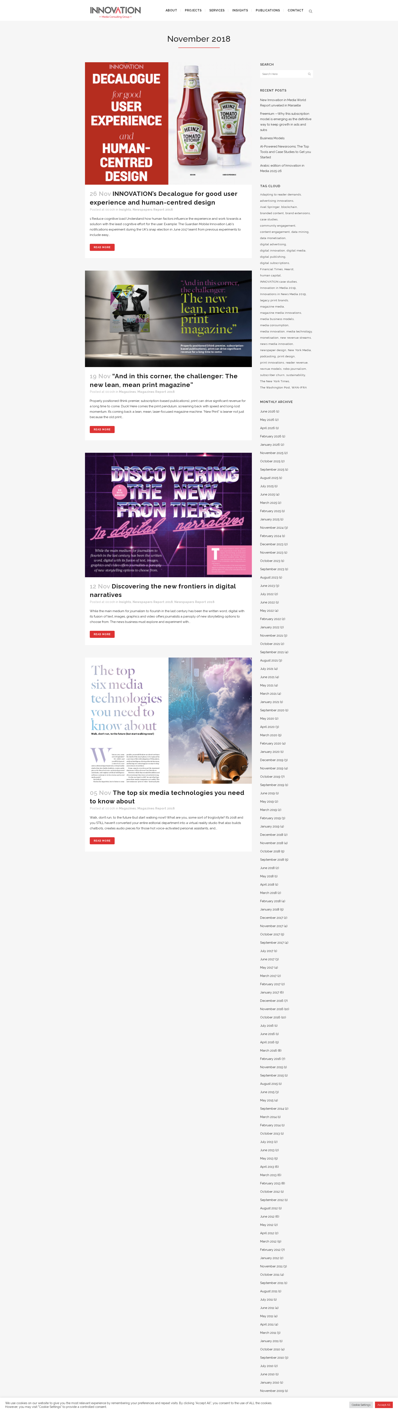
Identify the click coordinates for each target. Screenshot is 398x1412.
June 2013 (267, 1150)
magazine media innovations (280, 312)
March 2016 (268, 1050)
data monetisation (273, 238)
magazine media (272, 306)
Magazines (127, 392)
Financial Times (271, 269)
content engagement (275, 231)
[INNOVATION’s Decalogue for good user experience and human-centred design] (168, 123)
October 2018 (270, 851)
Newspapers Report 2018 (153, 209)
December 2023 (271, 544)
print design (286, 356)
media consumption (274, 325)
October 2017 (270, 934)
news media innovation (276, 343)
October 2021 (270, 644)
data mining (300, 231)
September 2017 (272, 943)
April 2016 (267, 1042)
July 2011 (266, 1299)
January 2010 (269, 1382)
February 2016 (270, 1059)
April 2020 (267, 727)
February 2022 (270, 619)
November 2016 (271, 1009)
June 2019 (267, 793)
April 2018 (267, 884)
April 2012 (267, 1233)
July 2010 (266, 1366)
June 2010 (267, 1374)
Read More (102, 247)
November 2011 (271, 1266)
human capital (270, 275)
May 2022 (267, 611)
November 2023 (271, 552)
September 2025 (272, 469)
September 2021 (272, 652)
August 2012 (269, 1208)
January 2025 (269, 519)
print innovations (272, 362)
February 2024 (270, 536)
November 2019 (271, 768)
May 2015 (266, 1100)
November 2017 (271, 926)
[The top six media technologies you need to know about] (168, 721)
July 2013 (266, 1142)
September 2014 (272, 1109)
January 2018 (269, 909)
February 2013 (270, 1183)
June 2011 (267, 1308)
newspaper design (273, 350)
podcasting (268, 356)
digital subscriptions (274, 263)
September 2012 (272, 1200)
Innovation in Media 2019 (278, 287)
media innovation (272, 331)
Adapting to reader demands (280, 194)
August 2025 (269, 478)
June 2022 (267, 602)
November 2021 (271, 635)
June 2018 (267, 868)
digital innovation (272, 250)
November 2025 (271, 453)
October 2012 (270, 1192)
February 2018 (270, 901)
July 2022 (267, 594)
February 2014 (270, 1125)
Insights (125, 209)
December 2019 (271, 760)
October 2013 (270, 1133)
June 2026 (267, 411)
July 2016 (267, 1026)
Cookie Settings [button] (361, 1404)
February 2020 (270, 743)
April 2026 (267, 428)
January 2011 (269, 1341)
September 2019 (272, 785)
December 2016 (271, 1001)
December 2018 (271, 835)
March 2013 (268, 1175)
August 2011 (268, 1291)
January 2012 (269, 1258)
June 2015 (267, 1092)
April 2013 (267, 1167)
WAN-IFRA (299, 387)
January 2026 (270, 445)
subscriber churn (272, 375)
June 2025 (267, 494)
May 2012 (266, 1225)
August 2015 (269, 1084)
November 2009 (272, 1391)
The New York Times (274, 381)
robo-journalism (294, 368)
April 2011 (267, 1324)
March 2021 (268, 694)
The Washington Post (275, 387)
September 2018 (272, 860)
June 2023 (267, 586)
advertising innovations (276, 200)
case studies (269, 219)
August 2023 (269, 577)
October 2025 (270, 461)
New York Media (299, 350)
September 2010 (272, 1358)
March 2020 (268, 735)
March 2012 (268, 1241)
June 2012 (267, 1216)
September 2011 (271, 1283)
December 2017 (271, 918)
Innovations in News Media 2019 (283, 294)
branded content (272, 213)
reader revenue (297, 362)
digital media (296, 250)
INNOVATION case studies (278, 281)
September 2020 (272, 710)
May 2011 (266, 1316)
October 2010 (270, 1349)
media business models (277, 319)
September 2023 (272, 569)
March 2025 (268, 503)
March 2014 (268, 1117)
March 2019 (268, 810)
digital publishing (272, 256)
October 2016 (270, 1017)
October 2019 (270, 777)
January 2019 (269, 826)
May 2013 (266, 1158)
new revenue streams (295, 337)
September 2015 (272, 1075)
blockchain (289, 207)
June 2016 (267, 1034)
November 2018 (271, 843)
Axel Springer (270, 207)
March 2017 (268, 976)
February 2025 (270, 511)
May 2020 (267, 718)
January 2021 (269, 702)
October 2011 (269, 1275)
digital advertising (273, 244)
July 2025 (267, 486)
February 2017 (270, 984)
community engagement (277, 225)
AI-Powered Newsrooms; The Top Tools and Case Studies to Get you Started (285, 152)
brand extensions (297, 213)
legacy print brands (274, 300)
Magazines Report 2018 (156, 392)
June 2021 (267, 677)
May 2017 (266, 967)
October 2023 (270, 561)
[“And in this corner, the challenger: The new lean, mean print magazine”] (168, 319)
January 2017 (269, 992)
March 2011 (268, 1333)
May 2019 (267, 801)
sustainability (295, 375)
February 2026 (270, 436)
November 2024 (272, 528)
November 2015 (271, 1067)
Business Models (272, 138)
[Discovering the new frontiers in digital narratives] (168, 515)
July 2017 (266, 951)
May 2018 (267, 876)
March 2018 (268, 893)
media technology (299, 331)
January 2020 (270, 752)
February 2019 (270, 818)
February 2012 (270, 1250)
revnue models (271, 368)
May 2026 (267, 420)
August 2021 (269, 660)
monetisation (269, 337)
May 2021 (266, 685)
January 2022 (269, 627)
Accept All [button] (383, 1404)
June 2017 (267, 959)
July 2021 (266, 669)
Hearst (289, 269)
